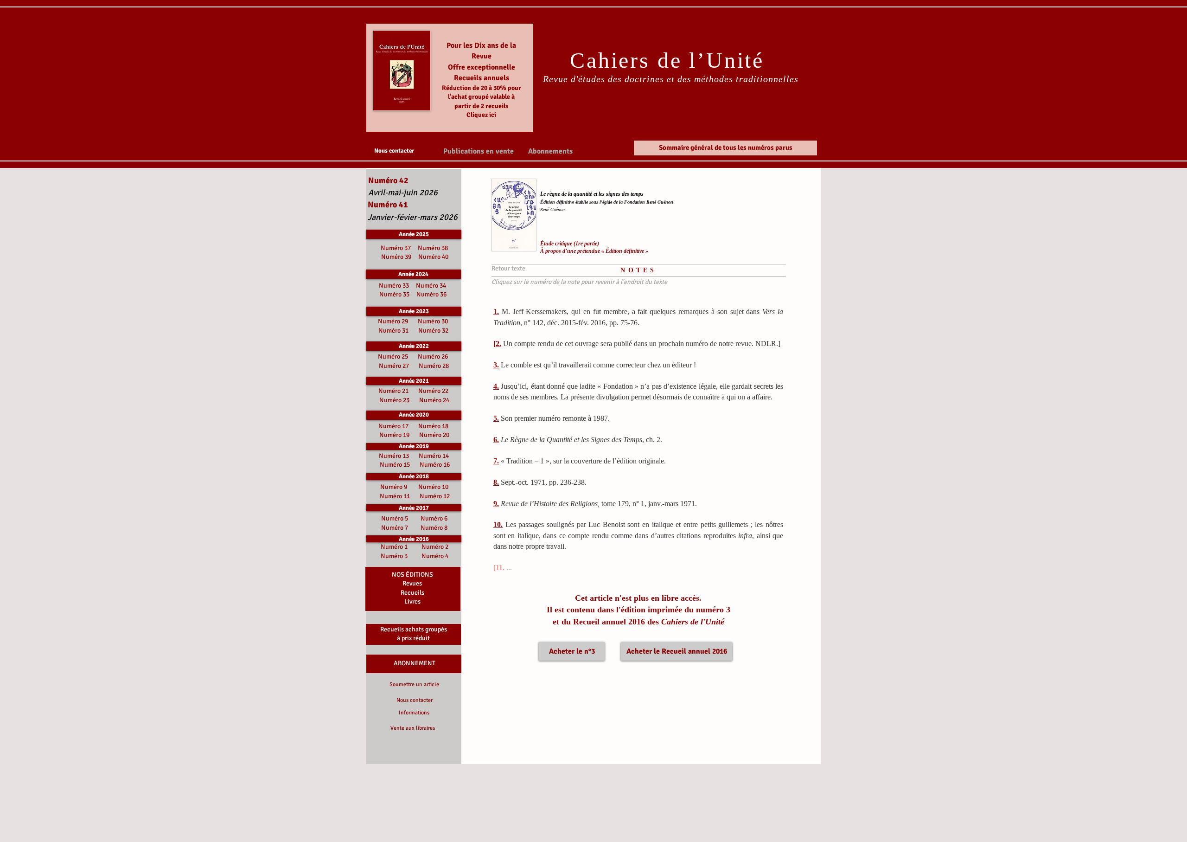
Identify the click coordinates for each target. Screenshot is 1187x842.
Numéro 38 (433, 248)
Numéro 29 (393, 321)
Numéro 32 (433, 330)
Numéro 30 (433, 321)
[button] (478, 150)
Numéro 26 (433, 356)
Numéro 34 (431, 285)
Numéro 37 (397, 248)
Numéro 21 (393, 391)
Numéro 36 (431, 294)
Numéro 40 (433, 257)
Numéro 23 (394, 400)
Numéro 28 (434, 366)
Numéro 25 (393, 356)
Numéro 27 (394, 366)
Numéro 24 (434, 400)
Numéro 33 (394, 285)
